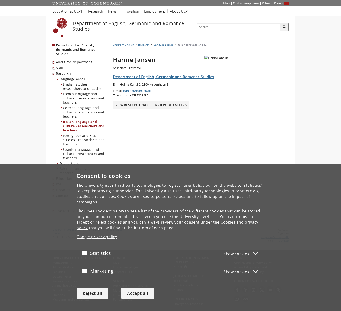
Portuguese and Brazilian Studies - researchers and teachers (84, 139)
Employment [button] (154, 11)
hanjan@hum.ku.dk (137, 91)
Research (63, 73)
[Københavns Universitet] (60, 27)
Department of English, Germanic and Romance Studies (75, 49)
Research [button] (95, 11)
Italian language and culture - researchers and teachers (84, 125)
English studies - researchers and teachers (83, 86)
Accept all (137, 293)
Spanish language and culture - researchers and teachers (83, 153)
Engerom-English (123, 44)
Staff (60, 68)
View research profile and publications (151, 105)
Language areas (72, 79)
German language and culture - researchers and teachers (83, 112)
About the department (74, 62)
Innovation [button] (130, 11)
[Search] (284, 27)
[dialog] (170, 237)
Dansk (278, 3)
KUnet (266, 3)
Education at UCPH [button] (68, 11)
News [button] (112, 11)
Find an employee (246, 3)
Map (226, 3)
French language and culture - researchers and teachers (83, 98)
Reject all (92, 293)
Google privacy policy (97, 236)
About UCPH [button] (180, 11)
